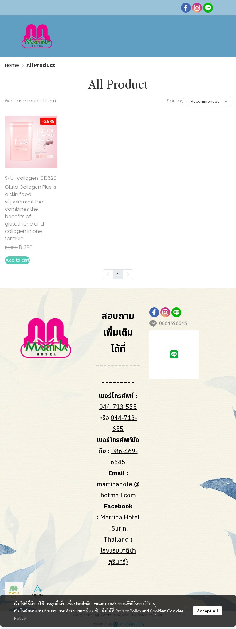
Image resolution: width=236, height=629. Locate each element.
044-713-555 (118, 407)
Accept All (207, 610)
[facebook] (186, 8)
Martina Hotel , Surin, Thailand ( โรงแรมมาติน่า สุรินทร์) (120, 539)
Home (12, 65)
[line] (208, 8)
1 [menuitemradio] (118, 274)
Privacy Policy (128, 610)
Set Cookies (171, 610)
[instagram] (197, 8)
